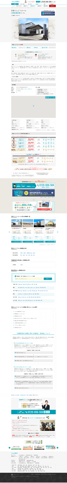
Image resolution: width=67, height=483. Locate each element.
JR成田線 (38, 89)
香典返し (37, 4)
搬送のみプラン (51, 457)
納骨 (44, 4)
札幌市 (21, 284)
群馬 (31, 255)
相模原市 (28, 287)
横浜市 (23, 287)
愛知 (19, 290)
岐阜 (30, 290)
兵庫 (29, 293)
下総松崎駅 (42, 92)
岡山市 (25, 297)
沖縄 (41, 300)
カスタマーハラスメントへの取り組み (46, 474)
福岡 (19, 300)
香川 (40, 297)
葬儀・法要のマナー (30, 462)
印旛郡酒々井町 (29, 252)
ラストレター (32, 457)
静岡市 (26, 290)
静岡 (23, 290)
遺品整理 (52, 4)
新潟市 (36, 290)
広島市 (21, 297)
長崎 (26, 300)
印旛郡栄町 (22, 87)
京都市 (27, 468)
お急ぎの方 (52, 5)
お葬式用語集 (37, 462)
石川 (45, 290)
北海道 (19, 284)
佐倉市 (34, 252)
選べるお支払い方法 (22, 458)
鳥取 (29, 297)
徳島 (33, 297)
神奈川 (24, 255)
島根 (31, 297)
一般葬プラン (32, 456)
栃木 (34, 255)
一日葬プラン (21, 456)
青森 (24, 284)
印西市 (21, 252)
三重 (32, 290)
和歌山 (38, 293)
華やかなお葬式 (26, 457)
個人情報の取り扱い (37, 474)
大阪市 (20, 468)
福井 (43, 290)
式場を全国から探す (22, 460)
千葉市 (38, 287)
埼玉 (26, 255)
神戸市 (32, 468)
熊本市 (32, 300)
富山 (47, 290)
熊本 (30, 300)
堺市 (22, 468)
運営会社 (32, 474)
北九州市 (21, 300)
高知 (35, 297)
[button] (9, 232)
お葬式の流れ (36, 455)
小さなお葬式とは (21, 455)
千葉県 (20, 87)
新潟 (34, 290)
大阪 (19, 293)
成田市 (25, 252)
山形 (34, 284)
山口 (27, 297)
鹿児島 (39, 300)
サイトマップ (54, 474)
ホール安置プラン (44, 456)
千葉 (36, 287)
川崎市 (26, 287)
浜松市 (28, 290)
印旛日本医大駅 (46, 93)
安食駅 (41, 89)
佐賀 (28, 300)
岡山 (23, 297)
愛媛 (37, 297)
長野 (38, 290)
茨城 (29, 255)
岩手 (26, 284)
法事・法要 (29, 4)
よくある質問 (34, 461)
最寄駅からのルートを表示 (51, 97)
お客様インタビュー (22, 461)
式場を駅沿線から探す (30, 460)
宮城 (28, 284)
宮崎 (36, 300)
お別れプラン (38, 456)
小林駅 (41, 90)
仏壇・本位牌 (22, 4)
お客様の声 (28, 461)
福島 (36, 284)
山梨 (41, 290)
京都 (25, 293)
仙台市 (30, 284)
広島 (19, 297)
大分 (34, 300)
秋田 (32, 284)
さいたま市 (33, 287)
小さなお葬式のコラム (22, 462)
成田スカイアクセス (40, 93)
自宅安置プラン (51, 456)
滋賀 (35, 293)
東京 (21, 255)
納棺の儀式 (37, 457)
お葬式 (15, 4)
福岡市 (24, 300)
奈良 (33, 293)
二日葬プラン (27, 456)
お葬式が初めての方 (29, 455)
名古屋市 (21, 290)
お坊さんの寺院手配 (44, 457)
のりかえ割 (20, 457)
